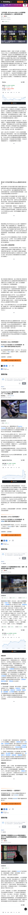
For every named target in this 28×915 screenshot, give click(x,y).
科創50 (6, 584)
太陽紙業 (3, 657)
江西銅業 (11, 650)
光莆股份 (23, 733)
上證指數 (7, 586)
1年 (14, 92)
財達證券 (17, 709)
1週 (5, 92)
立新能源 (23, 660)
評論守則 (2, 368)
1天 (3, 92)
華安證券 (23, 709)
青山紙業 (8, 716)
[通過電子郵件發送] (13, 347)
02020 (18, 834)
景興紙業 (14, 717)
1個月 (8, 92)
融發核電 (3, 662)
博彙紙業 (19, 717)
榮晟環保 (8, 717)
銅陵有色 (12, 671)
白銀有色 (17, 669)
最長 (19, 92)
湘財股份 (18, 704)
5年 (16, 92)
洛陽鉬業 (18, 671)
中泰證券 (24, 708)
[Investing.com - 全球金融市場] (7, 2)
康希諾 (11, 662)
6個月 (11, 92)
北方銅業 (11, 673)
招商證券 (7, 706)
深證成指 (24, 586)
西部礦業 (5, 673)
